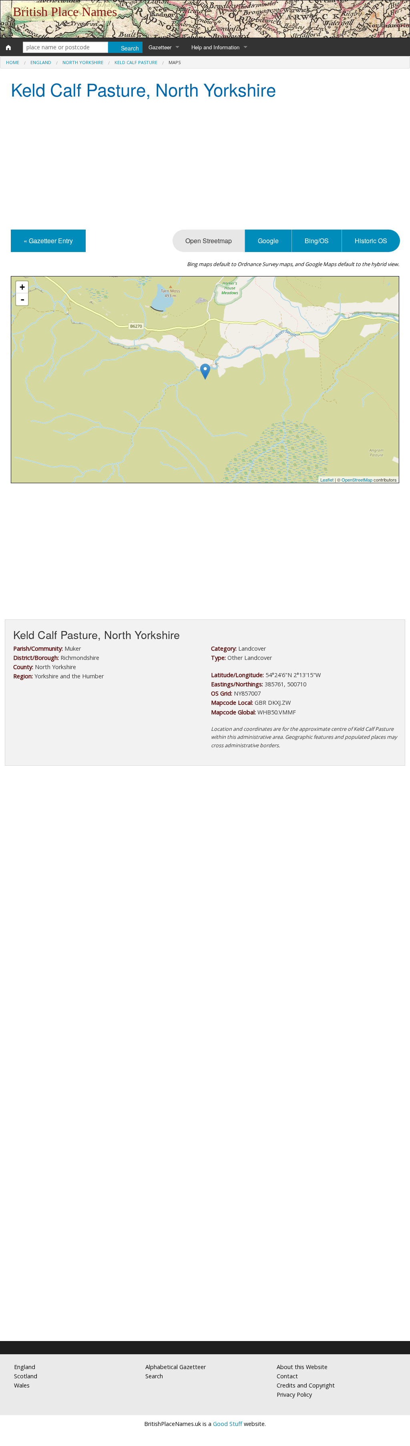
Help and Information (215, 47)
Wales (22, 1385)
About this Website (302, 1367)
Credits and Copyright (306, 1385)
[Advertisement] (205, 165)
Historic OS (371, 240)
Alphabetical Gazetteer (175, 1367)
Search (154, 1376)
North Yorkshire (82, 62)
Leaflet (327, 479)
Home (12, 62)
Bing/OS (317, 240)
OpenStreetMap (357, 479)
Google (268, 240)
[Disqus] (205, 1012)
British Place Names (65, 11)
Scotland (25, 1376)
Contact (287, 1376)
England (40, 62)
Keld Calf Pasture (136, 62)
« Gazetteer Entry (48, 240)
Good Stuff (227, 1424)
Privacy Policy (294, 1394)
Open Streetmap (208, 240)
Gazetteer (160, 47)
